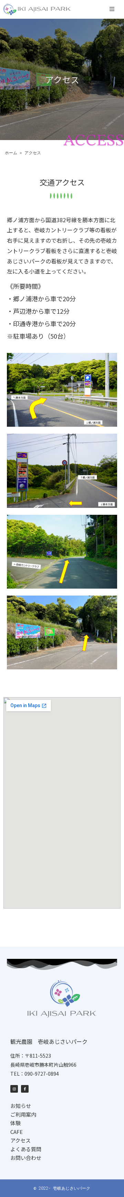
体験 (15, 1123)
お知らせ (20, 1105)
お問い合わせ (25, 1157)
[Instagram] (14, 1089)
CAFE (16, 1131)
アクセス (20, 1140)
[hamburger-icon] (112, 9)
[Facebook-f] (25, 1089)
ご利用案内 (23, 1114)
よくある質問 (25, 1149)
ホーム (11, 152)
